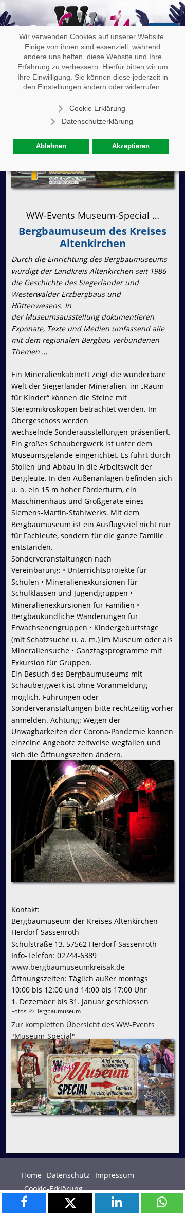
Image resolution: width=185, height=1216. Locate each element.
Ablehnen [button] (51, 146)
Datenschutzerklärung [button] (97, 121)
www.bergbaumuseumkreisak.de (68, 967)
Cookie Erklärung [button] (97, 108)
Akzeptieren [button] (131, 146)
